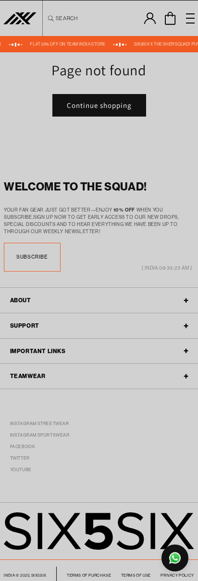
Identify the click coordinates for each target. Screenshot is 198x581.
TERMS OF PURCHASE (89, 575)
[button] (62, 18)
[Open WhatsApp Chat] (174, 558)
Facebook (23, 446)
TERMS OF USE (136, 575)
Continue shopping (99, 105)
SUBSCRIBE (32, 257)
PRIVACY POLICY (177, 575)
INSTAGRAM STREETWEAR (39, 423)
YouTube (21, 469)
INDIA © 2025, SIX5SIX (25, 575)
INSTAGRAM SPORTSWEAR (40, 435)
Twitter (20, 458)
